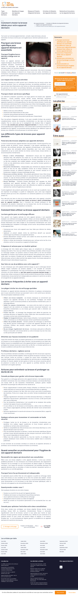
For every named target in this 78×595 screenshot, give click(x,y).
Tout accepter (60, 592)
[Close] (66, 293)
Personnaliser (72, 592)
